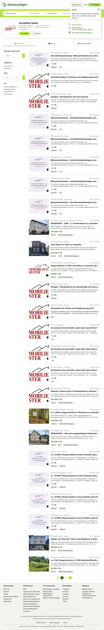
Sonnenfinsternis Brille (45, 626)
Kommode (72, 626)
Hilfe (24, 589)
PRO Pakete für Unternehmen (48, 594)
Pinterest (65, 599)
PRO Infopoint (47, 591)
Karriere (6, 591)
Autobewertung (87, 598)
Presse (6, 594)
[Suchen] (23, 55)
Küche (54, 626)
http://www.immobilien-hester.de (82, 32)
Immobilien (8, 68)
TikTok (65, 601)
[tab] (19, 43)
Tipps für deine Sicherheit (31, 591)
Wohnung (22, 626)
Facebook (66, 589)
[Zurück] (58, 577)
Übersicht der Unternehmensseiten (89, 594)
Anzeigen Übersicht (88, 591)
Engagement (8, 599)
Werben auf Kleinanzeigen (51, 598)
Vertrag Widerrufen (29, 596)
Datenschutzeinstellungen (31, 606)
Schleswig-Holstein (10, 89)
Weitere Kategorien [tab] (54, 622)
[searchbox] (17, 13)
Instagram (66, 594)
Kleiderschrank (79, 626)
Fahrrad (66, 626)
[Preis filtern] (23, 77)
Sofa (58, 626)
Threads (65, 596)
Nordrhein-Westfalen (11, 87)
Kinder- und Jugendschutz (31, 599)
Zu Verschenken (34, 626)
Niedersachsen (9, 94)
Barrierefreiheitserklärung (31, 601)
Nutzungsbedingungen (30, 609)
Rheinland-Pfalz (9, 91)
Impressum (26, 611)
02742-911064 (76, 24)
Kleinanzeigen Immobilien (51, 589)
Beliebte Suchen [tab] (41, 622)
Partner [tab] (65, 622)
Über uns (6, 589)
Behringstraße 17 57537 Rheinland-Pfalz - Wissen (82, 28)
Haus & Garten (9, 66)
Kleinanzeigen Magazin (11, 596)
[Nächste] (70, 577)
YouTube (65, 591)
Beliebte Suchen (87, 589)
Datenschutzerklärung (30, 604)
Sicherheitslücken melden (31, 594)
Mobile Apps (7, 601)
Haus (27, 626)
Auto (61, 626)
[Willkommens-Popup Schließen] (98, 9)
